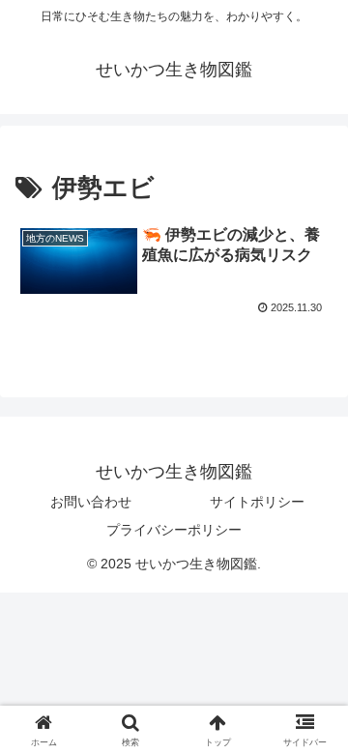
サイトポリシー (257, 501)
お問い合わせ (90, 501)
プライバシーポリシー (174, 529)
